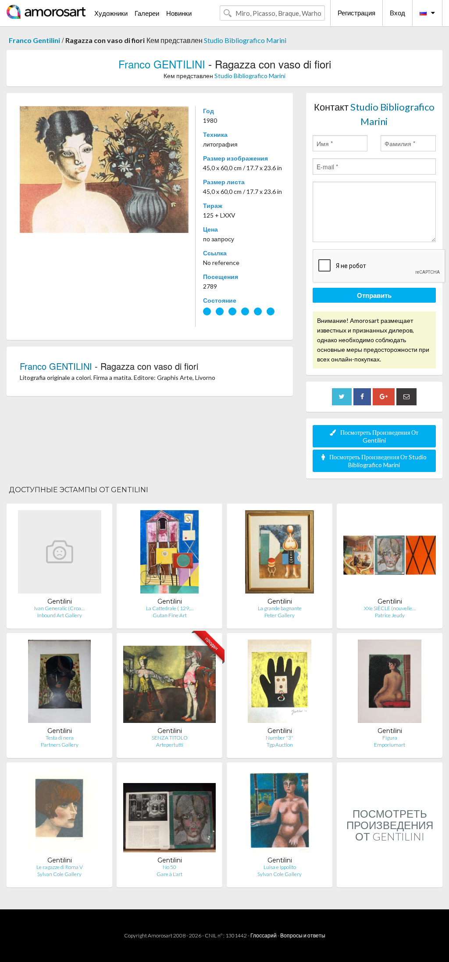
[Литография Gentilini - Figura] (390, 683)
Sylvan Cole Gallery (59, 874)
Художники (111, 13)
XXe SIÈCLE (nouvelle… (390, 608)
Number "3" (279, 737)
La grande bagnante (280, 608)
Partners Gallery (59, 744)
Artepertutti (169, 744)
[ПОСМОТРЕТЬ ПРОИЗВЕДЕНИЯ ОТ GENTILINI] (389, 878)
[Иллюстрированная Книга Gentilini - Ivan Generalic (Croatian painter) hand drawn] (59, 554)
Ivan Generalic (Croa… (59, 608)
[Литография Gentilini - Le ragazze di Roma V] (59, 813)
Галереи (147, 13)
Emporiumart (389, 744)
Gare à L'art (169, 874)
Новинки (179, 13)
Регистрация (356, 13)
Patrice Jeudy (390, 615)
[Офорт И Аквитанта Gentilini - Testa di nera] (59, 683)
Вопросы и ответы (302, 935)
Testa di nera (60, 737)
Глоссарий (263, 935)
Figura (389, 737)
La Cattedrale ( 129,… (169, 608)
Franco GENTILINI (161, 64)
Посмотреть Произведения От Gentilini (379, 436)
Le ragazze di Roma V (59, 867)
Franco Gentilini (34, 40)
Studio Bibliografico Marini (245, 40)
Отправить (374, 295)
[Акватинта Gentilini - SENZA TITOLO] (169, 683)
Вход (397, 13)
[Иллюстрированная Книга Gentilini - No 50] (169, 813)
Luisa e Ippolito (280, 867)
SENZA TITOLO (170, 737)
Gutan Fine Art (170, 615)
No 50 (169, 867)
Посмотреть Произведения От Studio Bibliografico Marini (378, 460)
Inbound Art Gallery (59, 615)
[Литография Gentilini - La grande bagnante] (279, 554)
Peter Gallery (279, 615)
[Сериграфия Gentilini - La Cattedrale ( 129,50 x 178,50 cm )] (169, 554)
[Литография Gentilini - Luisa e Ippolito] (279, 813)
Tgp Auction (280, 744)
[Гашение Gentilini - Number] (279, 683)
